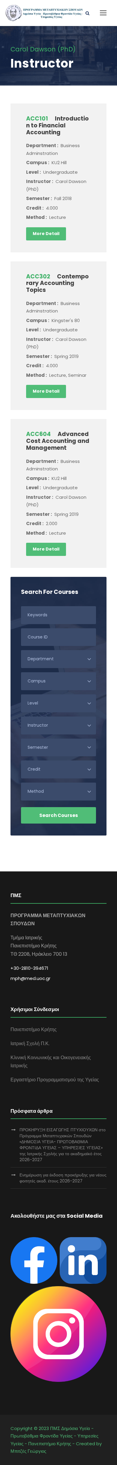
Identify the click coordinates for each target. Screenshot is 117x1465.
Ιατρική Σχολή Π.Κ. (30, 1043)
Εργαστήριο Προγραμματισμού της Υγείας (54, 1079)
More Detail (46, 234)
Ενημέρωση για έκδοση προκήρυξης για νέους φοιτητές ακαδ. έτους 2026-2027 (63, 1178)
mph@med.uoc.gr (30, 978)
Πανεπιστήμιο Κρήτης (33, 1029)
